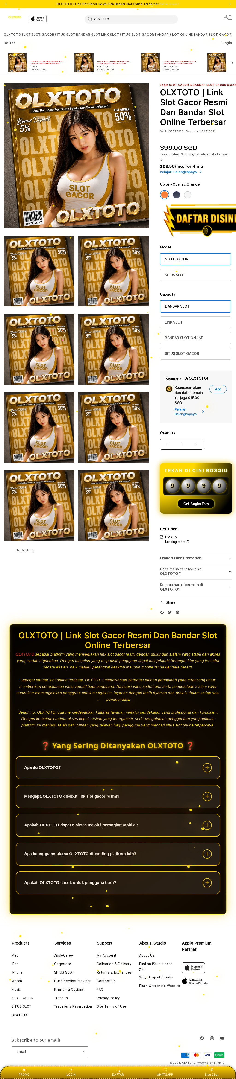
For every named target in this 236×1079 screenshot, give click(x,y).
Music (16, 989)
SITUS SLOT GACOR (137, 34)
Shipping (187, 154)
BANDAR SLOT (88, 34)
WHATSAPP (165, 1074)
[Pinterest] (178, 613)
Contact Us (106, 981)
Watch (17, 981)
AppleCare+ (63, 955)
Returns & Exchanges (114, 972)
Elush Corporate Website (159, 986)
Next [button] (230, 4)
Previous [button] (6, 4)
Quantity (167, 433)
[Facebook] (163, 613)
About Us (146, 955)
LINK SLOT (110, 34)
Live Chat (212, 1074)
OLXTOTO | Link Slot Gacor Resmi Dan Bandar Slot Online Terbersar (118, 4)
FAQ (100, 989)
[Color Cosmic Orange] (164, 194)
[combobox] (131, 19)
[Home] (14, 17)
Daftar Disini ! (169, 4)
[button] (12, 35)
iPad (15, 964)
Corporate (62, 964)
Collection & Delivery (114, 964)
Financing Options (69, 989)
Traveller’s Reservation (73, 1006)
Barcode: (192, 131)
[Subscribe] (82, 1052)
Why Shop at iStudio (156, 977)
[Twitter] (171, 613)
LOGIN (71, 1074)
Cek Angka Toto (196, 504)
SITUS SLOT (65, 34)
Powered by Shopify (210, 1062)
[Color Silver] (187, 194)
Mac (15, 955)
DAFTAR (118, 1074)
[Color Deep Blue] (176, 194)
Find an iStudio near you (155, 966)
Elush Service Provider (72, 981)
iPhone (17, 972)
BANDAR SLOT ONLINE (174, 34)
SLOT (26, 34)
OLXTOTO (12, 34)
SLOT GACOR (42, 34)
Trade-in (61, 998)
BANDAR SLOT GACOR (212, 34)
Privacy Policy (108, 998)
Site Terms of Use (111, 1006)
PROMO (24, 1074)
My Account (107, 955)
